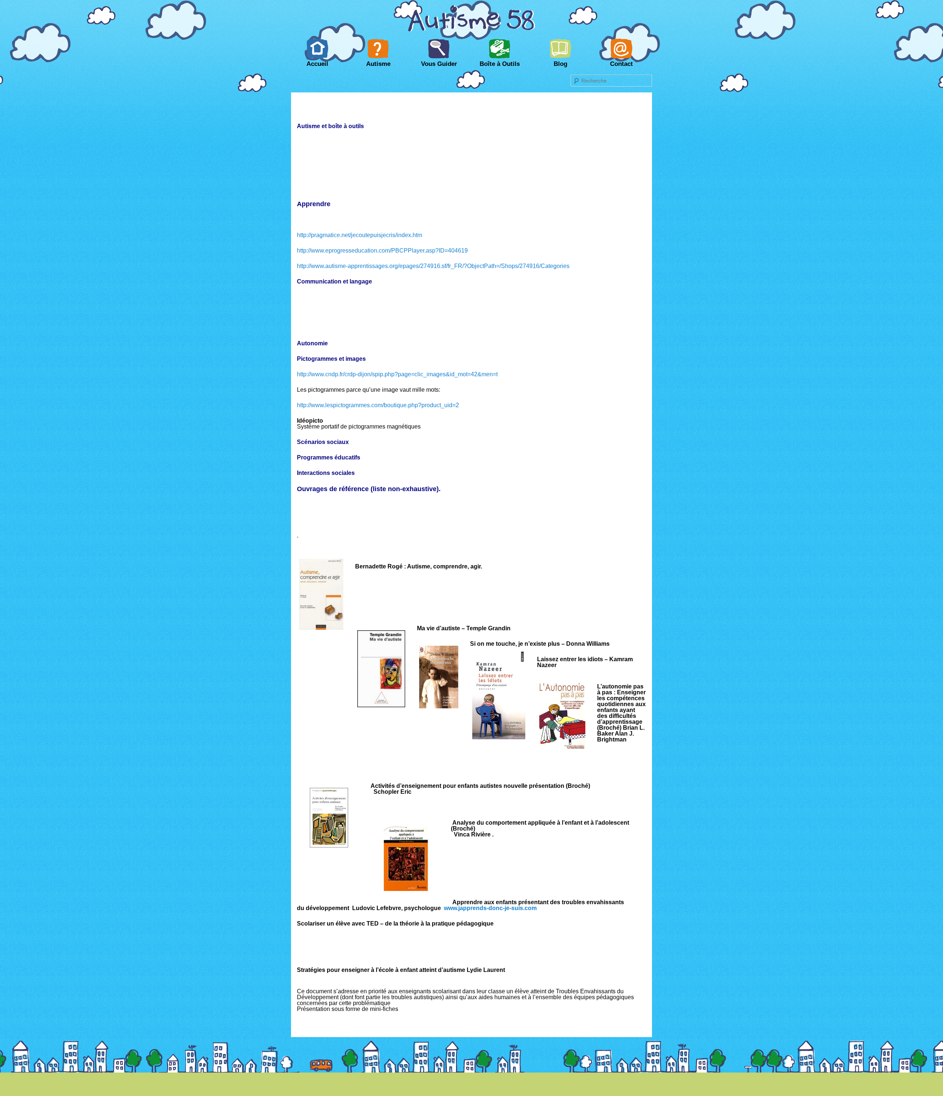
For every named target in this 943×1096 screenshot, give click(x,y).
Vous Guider (439, 63)
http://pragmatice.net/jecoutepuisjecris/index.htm (359, 235)
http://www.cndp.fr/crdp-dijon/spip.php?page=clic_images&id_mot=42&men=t (397, 374)
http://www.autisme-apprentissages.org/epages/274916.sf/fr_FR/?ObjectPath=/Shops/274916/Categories (433, 266)
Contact (621, 63)
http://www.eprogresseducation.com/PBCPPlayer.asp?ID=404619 (382, 250)
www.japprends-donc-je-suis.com (490, 908)
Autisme (378, 63)
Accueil (317, 63)
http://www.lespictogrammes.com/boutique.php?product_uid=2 (378, 405)
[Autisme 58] (471, 31)
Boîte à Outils (500, 63)
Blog (560, 63)
